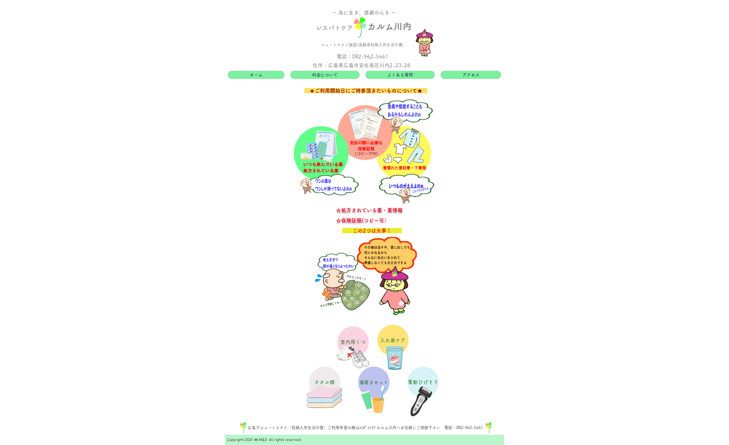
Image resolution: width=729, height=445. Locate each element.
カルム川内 (389, 26)
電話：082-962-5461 (362, 56)
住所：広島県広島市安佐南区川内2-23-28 (361, 65)
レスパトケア (334, 28)
